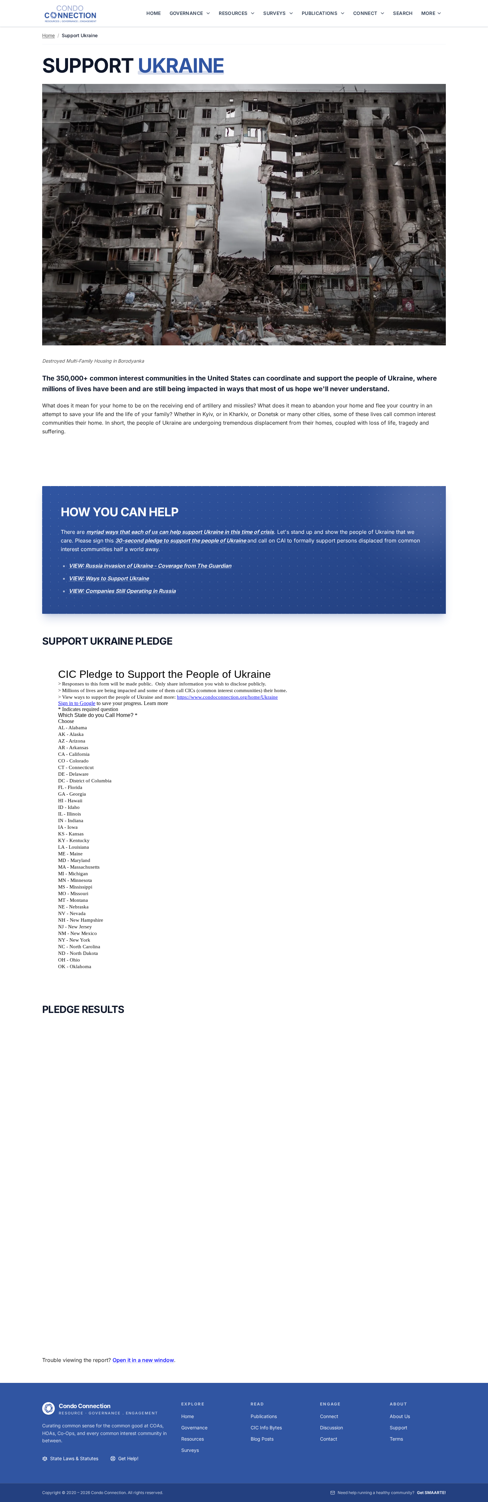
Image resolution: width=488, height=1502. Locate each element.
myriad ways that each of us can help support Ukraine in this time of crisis (180, 532)
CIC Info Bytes (266, 1427)
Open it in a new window (143, 1360)
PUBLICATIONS (319, 13)
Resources (192, 1439)
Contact (328, 1439)
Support (398, 1427)
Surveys (190, 1450)
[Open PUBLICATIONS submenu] (344, 13)
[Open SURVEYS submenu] (292, 13)
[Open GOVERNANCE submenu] (209, 13)
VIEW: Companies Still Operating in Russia (122, 591)
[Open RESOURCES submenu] (254, 13)
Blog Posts (262, 1439)
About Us (400, 1416)
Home (48, 35)
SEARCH (402, 13)
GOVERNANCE (186, 13)
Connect (329, 1416)
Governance (194, 1427)
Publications (264, 1416)
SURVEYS (274, 13)
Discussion (331, 1427)
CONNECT (365, 13)
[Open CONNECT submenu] (383, 13)
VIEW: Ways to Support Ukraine (109, 578)
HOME (153, 13)
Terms (396, 1439)
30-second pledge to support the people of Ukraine (181, 540)
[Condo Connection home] (70, 13)
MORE (428, 13)
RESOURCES (233, 13)
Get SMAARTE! (431, 1492)
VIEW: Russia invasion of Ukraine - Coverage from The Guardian (150, 565)
